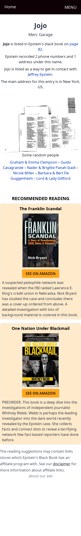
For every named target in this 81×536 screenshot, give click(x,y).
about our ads (41, 475)
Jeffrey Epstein (40, 74)
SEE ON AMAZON (41, 273)
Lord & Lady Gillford (53, 178)
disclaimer (61, 463)
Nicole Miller (23, 173)
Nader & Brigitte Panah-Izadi (51, 167)
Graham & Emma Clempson (33, 162)
